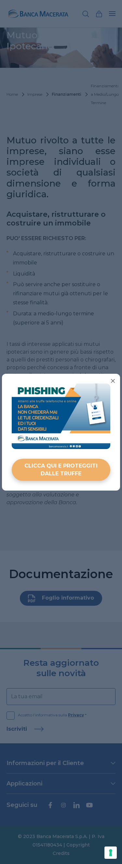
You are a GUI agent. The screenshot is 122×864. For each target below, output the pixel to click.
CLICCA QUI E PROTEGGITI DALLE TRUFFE (61, 470)
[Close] (113, 381)
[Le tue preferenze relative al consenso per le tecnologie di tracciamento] (110, 852)
